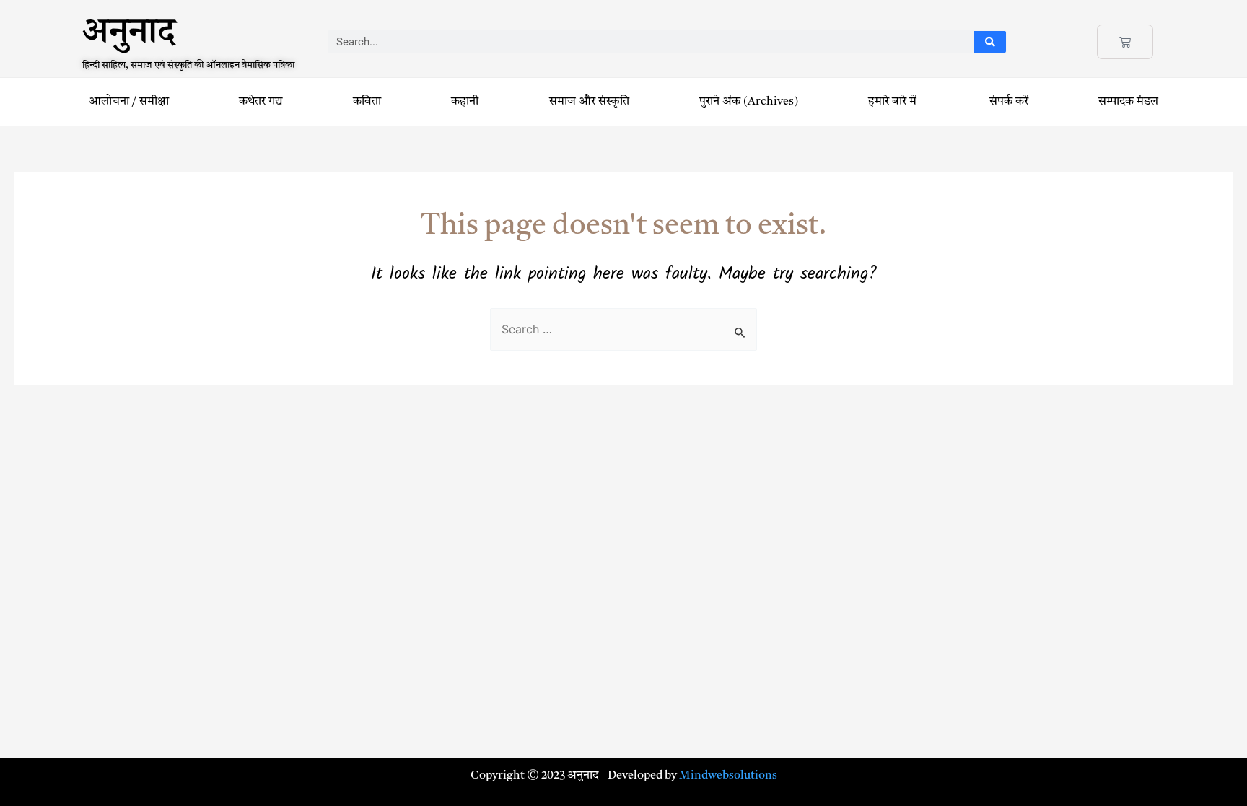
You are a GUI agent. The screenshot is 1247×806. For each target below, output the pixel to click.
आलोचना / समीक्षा (129, 102)
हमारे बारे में (893, 102)
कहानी (464, 102)
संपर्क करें (1008, 102)
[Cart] (1125, 42)
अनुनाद (128, 37)
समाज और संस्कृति (589, 102)
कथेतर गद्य (261, 102)
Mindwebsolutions (728, 775)
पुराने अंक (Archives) (748, 102)
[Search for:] (623, 330)
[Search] (990, 42)
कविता (367, 102)
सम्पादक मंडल (1128, 102)
